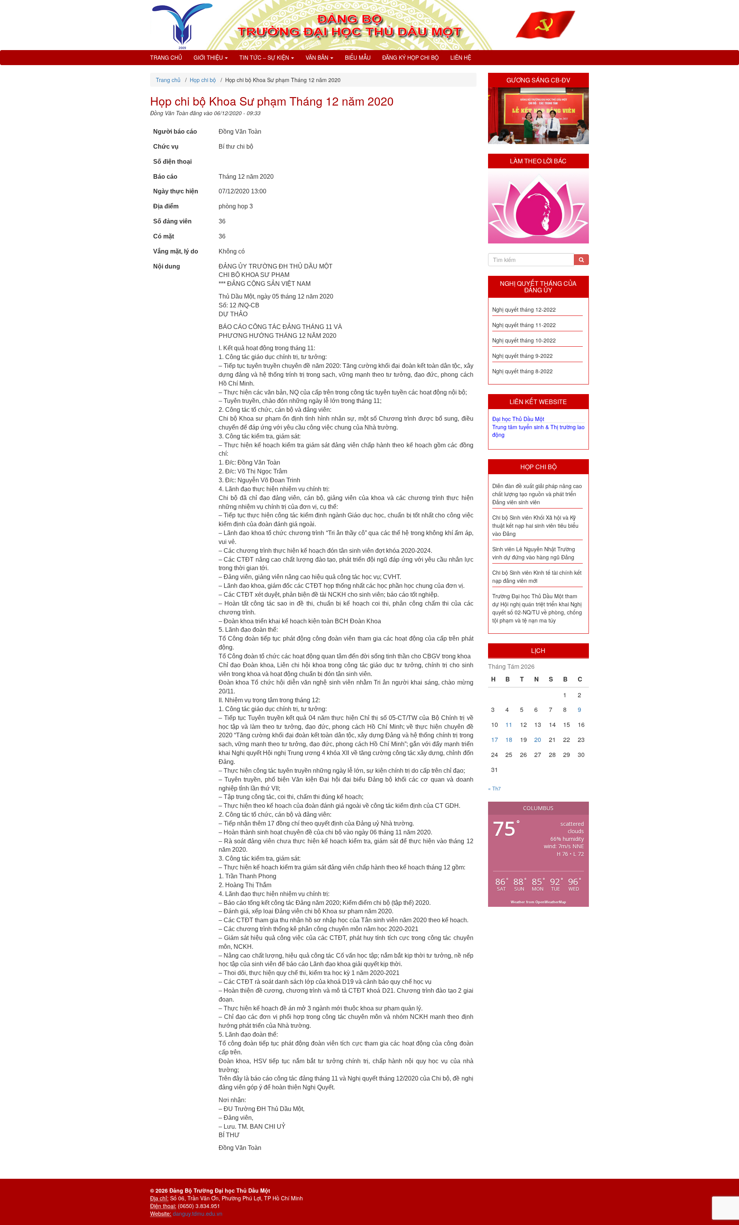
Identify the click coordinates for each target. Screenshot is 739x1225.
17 (494, 739)
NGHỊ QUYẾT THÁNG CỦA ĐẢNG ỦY (538, 287)
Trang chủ (166, 57)
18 (508, 739)
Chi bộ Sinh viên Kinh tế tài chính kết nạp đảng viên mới (537, 576)
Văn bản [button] (317, 57)
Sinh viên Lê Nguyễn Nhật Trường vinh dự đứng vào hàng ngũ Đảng (533, 553)
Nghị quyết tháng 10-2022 (524, 340)
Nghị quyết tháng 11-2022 (524, 325)
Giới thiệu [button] (208, 57)
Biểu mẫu (358, 57)
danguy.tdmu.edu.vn (197, 1213)
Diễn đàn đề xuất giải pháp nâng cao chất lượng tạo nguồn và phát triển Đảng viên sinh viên (537, 494)
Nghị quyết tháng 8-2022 (522, 371)
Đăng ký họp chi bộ (410, 57)
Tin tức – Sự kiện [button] (264, 57)
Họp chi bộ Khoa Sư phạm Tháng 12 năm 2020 (272, 100)
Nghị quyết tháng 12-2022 (524, 309)
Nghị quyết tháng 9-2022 (522, 355)
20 (537, 739)
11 (508, 724)
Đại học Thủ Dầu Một (518, 419)
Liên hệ (460, 57)
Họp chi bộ (538, 466)
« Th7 (494, 788)
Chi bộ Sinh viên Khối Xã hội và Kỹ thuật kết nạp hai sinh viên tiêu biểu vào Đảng (535, 525)
